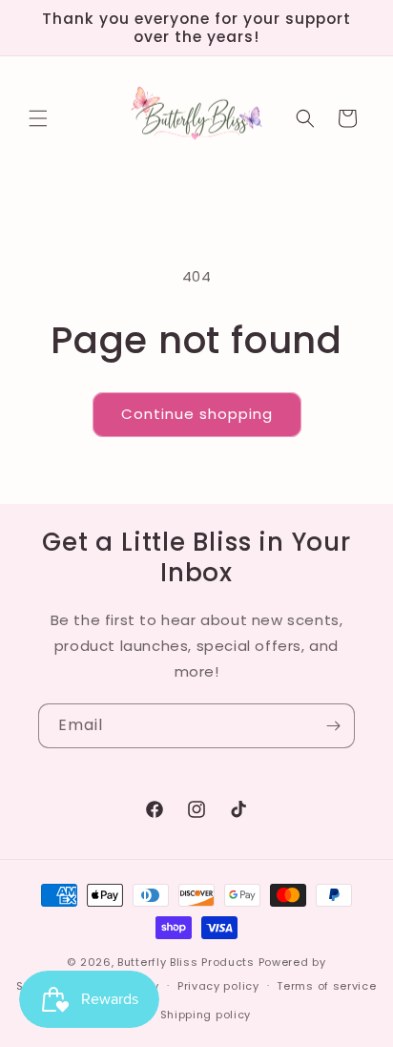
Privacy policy (218, 986)
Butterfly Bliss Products (186, 962)
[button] (38, 118)
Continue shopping (197, 414)
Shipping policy (206, 1014)
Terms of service (326, 986)
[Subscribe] (333, 725)
